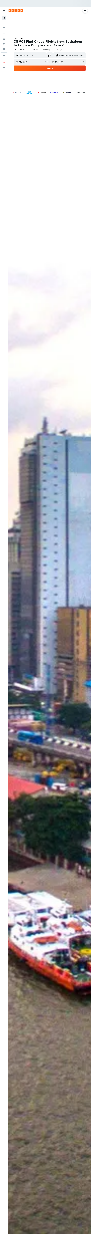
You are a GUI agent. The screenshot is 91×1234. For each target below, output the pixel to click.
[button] (4, 10)
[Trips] (4, 55)
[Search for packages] (4, 32)
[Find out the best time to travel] (4, 49)
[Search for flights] (4, 17)
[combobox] (48, 50)
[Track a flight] (4, 44)
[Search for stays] (4, 22)
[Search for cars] (4, 27)
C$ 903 (19, 41)
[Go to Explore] (4, 39)
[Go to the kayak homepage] (16, 10)
